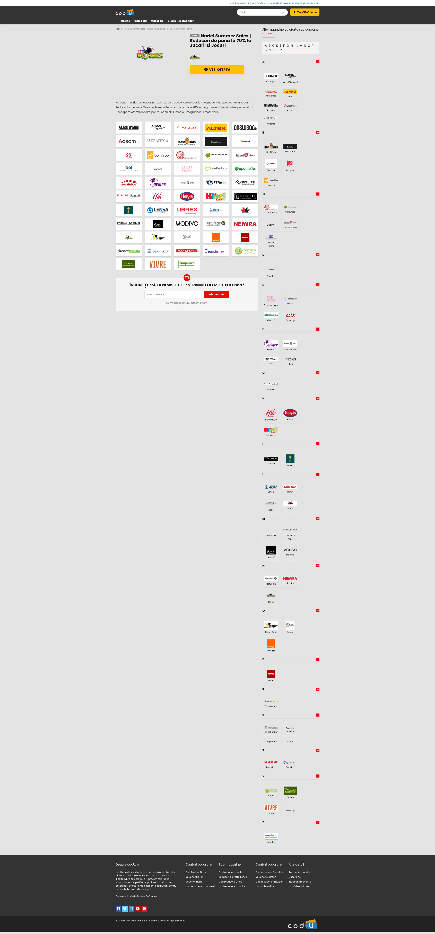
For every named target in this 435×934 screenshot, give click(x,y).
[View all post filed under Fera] (216, 183)
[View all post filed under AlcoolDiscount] (158, 127)
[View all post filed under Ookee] (187, 237)
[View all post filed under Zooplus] (187, 264)
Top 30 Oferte (307, 12)
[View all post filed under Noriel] (129, 237)
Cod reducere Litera (230, 881)
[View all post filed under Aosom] (129, 141)
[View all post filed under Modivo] (187, 224)
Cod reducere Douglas (232, 886)
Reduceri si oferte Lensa (233, 877)
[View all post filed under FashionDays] (187, 183)
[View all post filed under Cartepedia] (187, 155)
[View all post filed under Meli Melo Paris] (129, 224)
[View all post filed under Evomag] (129, 183)
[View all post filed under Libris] (216, 210)
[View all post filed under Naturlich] (216, 224)
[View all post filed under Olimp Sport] (158, 237)
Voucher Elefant (195, 877)
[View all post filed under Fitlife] (245, 183)
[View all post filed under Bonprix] (129, 155)
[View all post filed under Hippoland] (216, 196)
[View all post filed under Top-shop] (187, 250)
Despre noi (295, 877)
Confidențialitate (299, 886)
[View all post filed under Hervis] (187, 196)
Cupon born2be (265, 886)
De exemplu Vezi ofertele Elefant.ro (136, 896)
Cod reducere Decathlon (270, 872)
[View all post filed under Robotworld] (129, 250)
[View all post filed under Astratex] (158, 141)
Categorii (140, 21)
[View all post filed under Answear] (245, 127)
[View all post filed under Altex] (216, 127)
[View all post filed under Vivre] (158, 264)
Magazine (157, 21)
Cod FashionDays (196, 872)
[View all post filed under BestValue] (216, 141)
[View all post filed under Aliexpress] (187, 127)
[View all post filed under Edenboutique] (187, 169)
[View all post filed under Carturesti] (216, 155)
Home (119, 28)
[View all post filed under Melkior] (158, 224)
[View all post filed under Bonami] (245, 141)
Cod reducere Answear (269, 881)
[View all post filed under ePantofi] (245, 169)
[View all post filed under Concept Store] (129, 169)
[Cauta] (284, 12)
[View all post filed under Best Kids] (187, 141)
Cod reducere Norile (230, 872)
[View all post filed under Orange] (216, 237)
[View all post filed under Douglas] (158, 169)
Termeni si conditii (299, 872)
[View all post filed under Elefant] (216, 169)
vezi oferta (219, 69)
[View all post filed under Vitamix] (129, 264)
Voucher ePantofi (266, 877)
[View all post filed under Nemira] (245, 224)
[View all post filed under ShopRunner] (158, 250)
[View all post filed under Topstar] (216, 250)
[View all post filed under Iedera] (129, 210)
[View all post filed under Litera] (245, 210)
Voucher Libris (194, 881)
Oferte (125, 21)
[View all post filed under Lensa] (158, 210)
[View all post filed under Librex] (187, 210)
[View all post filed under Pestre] (245, 237)
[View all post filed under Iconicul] (245, 196)
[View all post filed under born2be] (158, 155)
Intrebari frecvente (300, 881)
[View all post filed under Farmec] (158, 183)
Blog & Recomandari (181, 21)
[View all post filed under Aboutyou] (129, 127)
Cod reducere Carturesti (200, 886)
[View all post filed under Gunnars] (129, 196)
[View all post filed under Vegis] (245, 250)
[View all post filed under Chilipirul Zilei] (245, 155)
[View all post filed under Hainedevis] (158, 196)
